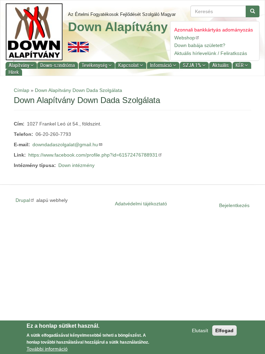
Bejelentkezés (234, 205)
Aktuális (220, 65)
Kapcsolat (129, 65)
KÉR (240, 65)
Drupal (23, 200)
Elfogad (224, 330)
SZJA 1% (192, 65)
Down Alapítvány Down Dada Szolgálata (78, 90)
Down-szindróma (57, 65)
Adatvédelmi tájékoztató (141, 203)
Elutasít (200, 330)
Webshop (184, 37)
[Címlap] (37, 31)
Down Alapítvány (118, 27)
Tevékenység (95, 65)
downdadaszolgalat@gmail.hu (65, 144)
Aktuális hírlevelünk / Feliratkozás (210, 53)
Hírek (14, 72)
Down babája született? (199, 45)
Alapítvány (19, 65)
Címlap (21, 90)
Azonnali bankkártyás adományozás (213, 29)
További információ (47, 349)
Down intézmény (76, 165)
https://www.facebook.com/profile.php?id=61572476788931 (93, 155)
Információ (161, 65)
